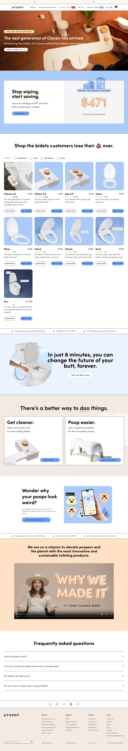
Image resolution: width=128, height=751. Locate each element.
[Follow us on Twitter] (64, 704)
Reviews (109, 721)
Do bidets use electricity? (17, 675)
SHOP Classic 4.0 (14, 50)
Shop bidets (49, 460)
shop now (20, 113)
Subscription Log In (48, 718)
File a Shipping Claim (49, 727)
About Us (110, 718)
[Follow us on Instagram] (50, 704)
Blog (108, 727)
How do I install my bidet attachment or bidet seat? (31, 666)
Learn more (9, 211)
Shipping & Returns (72, 727)
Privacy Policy (92, 742)
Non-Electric (48, 158)
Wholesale (92, 724)
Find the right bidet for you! (64, 2)
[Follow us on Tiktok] (57, 704)
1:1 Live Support (71, 724)
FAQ (67, 718)
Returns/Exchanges (48, 724)
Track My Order (47, 721)
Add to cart (26, 211)
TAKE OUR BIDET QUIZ (80, 375)
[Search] (111, 7)
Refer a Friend (47, 732)
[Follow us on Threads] (71, 704)
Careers (109, 730)
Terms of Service (71, 742)
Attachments (22, 158)
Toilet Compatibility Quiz (115, 735)
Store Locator (93, 730)
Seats (36, 158)
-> (30, 741)
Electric (62, 158)
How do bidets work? (15, 656)
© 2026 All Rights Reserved (115, 742)
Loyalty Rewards (47, 730)
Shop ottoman (109, 460)
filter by (7, 158)
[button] (126, 441)
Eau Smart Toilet (65, 7)
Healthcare (92, 727)
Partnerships (92, 721)
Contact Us (92, 718)
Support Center (71, 721)
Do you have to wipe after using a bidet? (26, 685)
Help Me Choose (93, 7)
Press (109, 724)
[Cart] (115, 7)
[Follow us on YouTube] (78, 704)
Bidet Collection (112, 732)
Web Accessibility (47, 742)
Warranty (69, 730)
